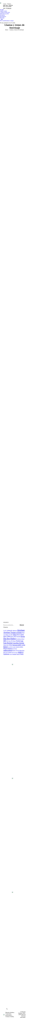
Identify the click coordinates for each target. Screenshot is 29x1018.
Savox (16, 652)
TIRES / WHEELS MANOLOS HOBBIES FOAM (11, 617)
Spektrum (6, 654)
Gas (22, 641)
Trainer (22, 654)
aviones (19, 632)
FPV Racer (13, 641)
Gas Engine (7, 643)
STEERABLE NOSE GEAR (11, 320)
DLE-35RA (20, 634)
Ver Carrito (2, 20)
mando (14, 646)
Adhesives (14, 630)
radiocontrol (7, 650)
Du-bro (6, 638)
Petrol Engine (7, 648)
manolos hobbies (19, 646)
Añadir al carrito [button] (7, 237)
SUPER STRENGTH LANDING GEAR (14, 418)
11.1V (4, 630)
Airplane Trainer (9, 632)
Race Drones (14, 648)
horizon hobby (17, 645)
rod (14, 652)
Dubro (13, 638)
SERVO (20, 652)
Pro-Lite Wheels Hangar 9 (10, 175)
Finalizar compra (9, 20)
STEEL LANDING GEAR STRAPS (13, 292)
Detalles (5, 63)
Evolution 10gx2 (20, 639)
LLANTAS (11, 646)
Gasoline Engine (18, 643)
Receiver (21, 650)
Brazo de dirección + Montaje (11, 89)
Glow (10, 645)
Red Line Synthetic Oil (8, 652)
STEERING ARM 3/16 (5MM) (11, 368)
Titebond (18, 654)
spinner (11, 654)
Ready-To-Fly (16, 650)
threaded (14, 654)
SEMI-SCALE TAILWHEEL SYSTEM (14, 204)
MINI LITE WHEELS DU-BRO (12, 146)
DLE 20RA (13, 636)
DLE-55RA (7, 636)
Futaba (18, 641)
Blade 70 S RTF (9, 634)
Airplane (21, 630)
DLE (15, 634)
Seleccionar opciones (8, 121)
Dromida (18, 636)
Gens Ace (6, 645)
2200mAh (9, 630)
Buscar (22, 625)
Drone (23, 636)
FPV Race (9, 641)
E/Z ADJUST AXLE (8, 117)
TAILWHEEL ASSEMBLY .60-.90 (12, 497)
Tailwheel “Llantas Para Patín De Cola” (13, 447)
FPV (4, 641)
